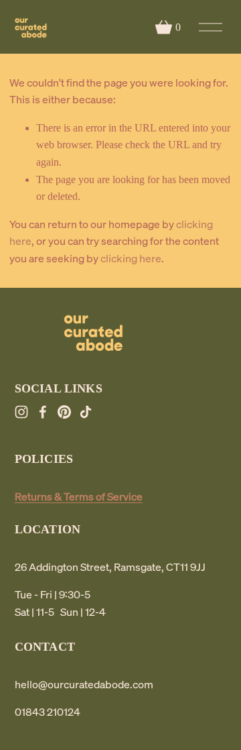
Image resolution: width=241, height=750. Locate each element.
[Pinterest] (64, 412)
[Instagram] (21, 412)
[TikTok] (85, 412)
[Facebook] (43, 412)
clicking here (130, 258)
